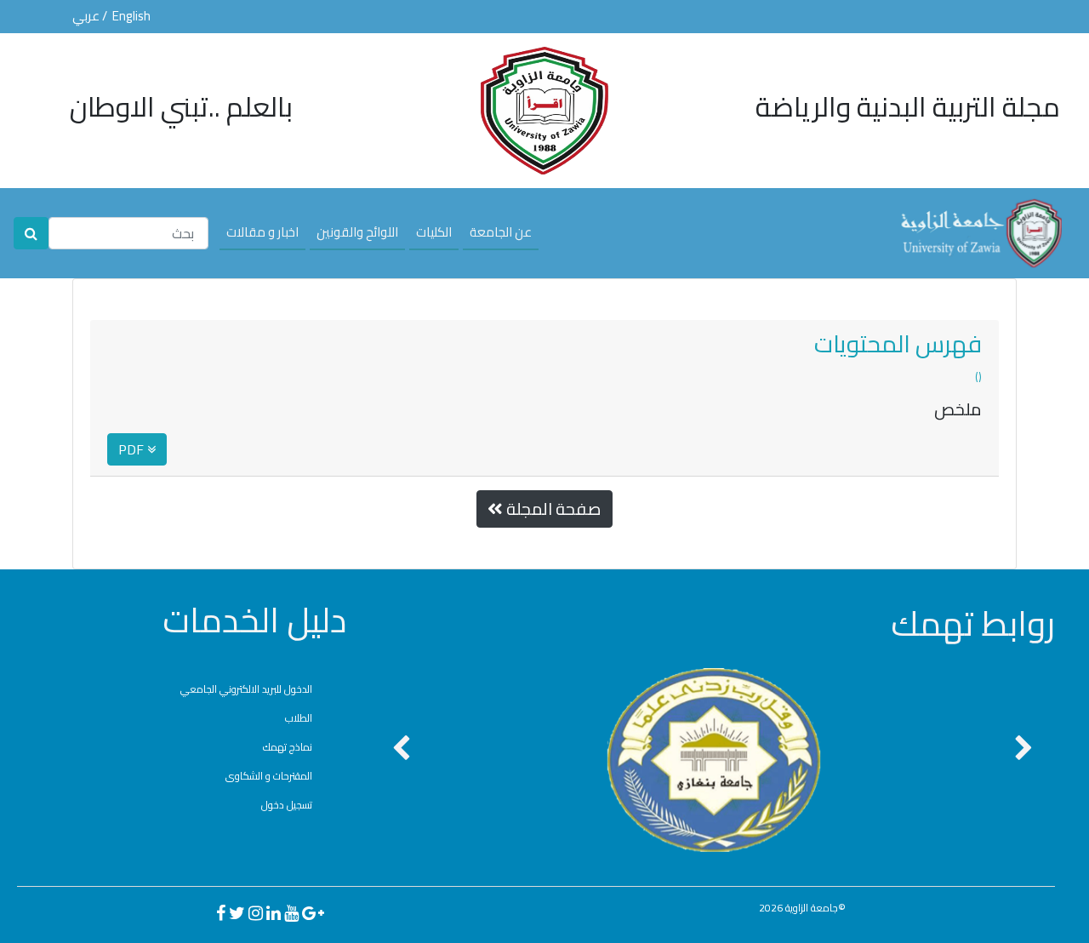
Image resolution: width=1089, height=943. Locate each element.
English (131, 15)
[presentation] (401, 749)
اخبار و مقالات (262, 231)
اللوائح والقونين (357, 231)
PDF (132, 449)
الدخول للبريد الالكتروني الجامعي (246, 689)
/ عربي (91, 15)
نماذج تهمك (287, 747)
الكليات (434, 231)
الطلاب (298, 718)
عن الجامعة (501, 231)
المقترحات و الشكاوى (268, 776)
